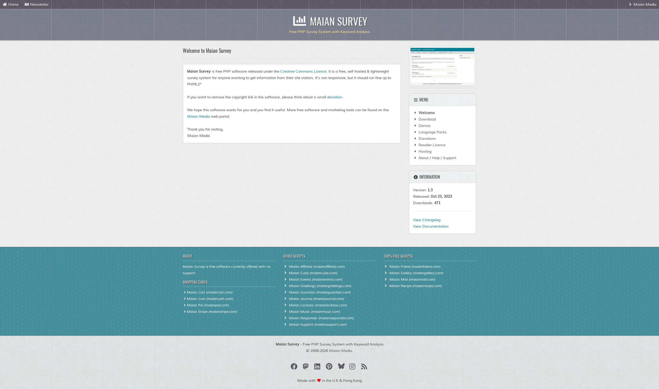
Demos (424, 126)
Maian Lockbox (318, 305)
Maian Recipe (415, 286)
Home (13, 4)
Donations (427, 138)
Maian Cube (313, 273)
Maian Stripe (212, 312)
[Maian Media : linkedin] (318, 368)
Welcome (426, 112)
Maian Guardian (320, 292)
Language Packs (432, 132)
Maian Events (315, 280)
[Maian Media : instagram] (353, 368)
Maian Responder (321, 318)
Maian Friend (414, 267)
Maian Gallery (416, 273)
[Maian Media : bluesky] (342, 368)
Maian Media (644, 4)
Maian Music (314, 312)
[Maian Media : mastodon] (306, 368)
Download (427, 119)
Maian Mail (412, 280)
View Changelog (426, 220)
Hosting (424, 151)
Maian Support (317, 325)
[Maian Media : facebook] (294, 368)
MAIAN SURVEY (338, 21)
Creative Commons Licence (303, 71)
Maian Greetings (320, 286)
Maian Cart (209, 292)
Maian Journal (316, 299)
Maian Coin (210, 299)
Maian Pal (208, 305)
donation (334, 97)
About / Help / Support (437, 158)
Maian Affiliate (317, 267)
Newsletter (39, 4)
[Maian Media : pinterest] (329, 368)
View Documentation (430, 226)
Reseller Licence (431, 145)
